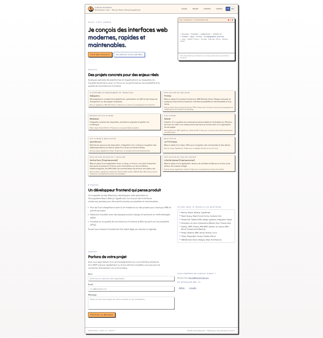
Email (90, 284)
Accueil (184, 9)
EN (232, 8)
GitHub (182, 288)
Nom (90, 274)
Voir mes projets (100, 54)
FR (228, 8)
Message (92, 294)
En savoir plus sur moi (129, 54)
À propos (207, 9)
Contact (219, 9)
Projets (195, 9)
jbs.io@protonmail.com (199, 278)
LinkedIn (192, 288)
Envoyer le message (101, 315)
